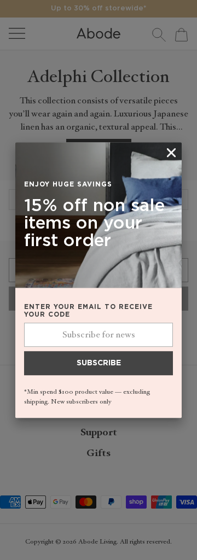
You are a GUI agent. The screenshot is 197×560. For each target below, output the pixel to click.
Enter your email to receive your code (88, 311)
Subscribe (99, 364)
